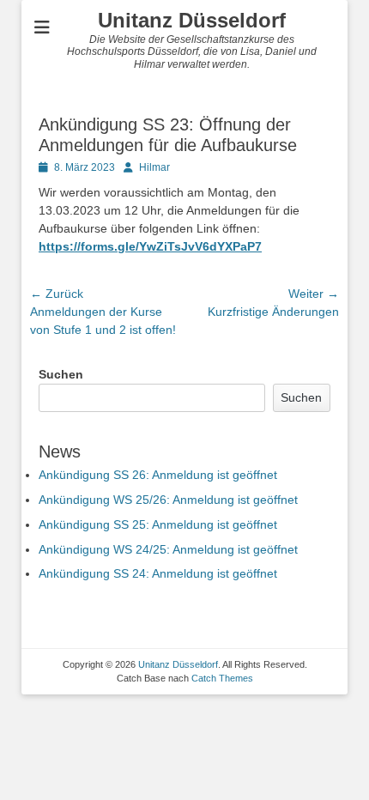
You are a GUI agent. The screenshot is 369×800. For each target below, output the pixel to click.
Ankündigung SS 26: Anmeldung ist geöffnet (158, 475)
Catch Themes (222, 678)
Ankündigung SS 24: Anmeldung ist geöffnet (158, 573)
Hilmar (154, 167)
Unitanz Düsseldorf (192, 20)
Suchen (61, 374)
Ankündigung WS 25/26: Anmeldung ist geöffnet (168, 499)
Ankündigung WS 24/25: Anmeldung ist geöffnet (168, 549)
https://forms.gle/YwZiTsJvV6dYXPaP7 (150, 246)
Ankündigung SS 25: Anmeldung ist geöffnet (158, 524)
